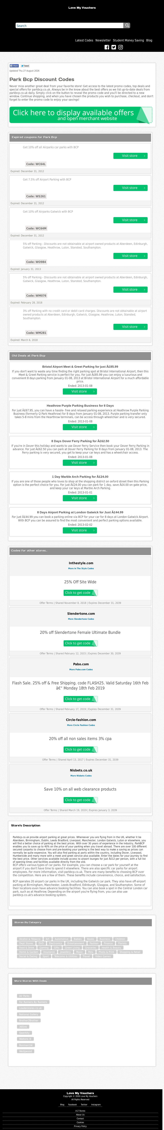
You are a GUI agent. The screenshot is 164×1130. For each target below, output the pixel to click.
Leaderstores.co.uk (30, 1008)
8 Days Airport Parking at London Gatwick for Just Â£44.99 (80, 512)
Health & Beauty (111, 947)
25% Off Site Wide (80, 582)
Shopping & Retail (130, 952)
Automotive (61, 939)
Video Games (103, 956)
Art (47, 939)
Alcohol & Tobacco (29, 939)
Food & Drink (26, 947)
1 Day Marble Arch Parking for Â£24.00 (80, 476)
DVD (41, 943)
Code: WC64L (35, 164)
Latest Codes (84, 40)
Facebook (72, 1104)
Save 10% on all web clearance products (80, 789)
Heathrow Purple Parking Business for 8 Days (80, 405)
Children (120, 939)
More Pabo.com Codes (81, 669)
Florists (122, 943)
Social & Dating (28, 956)
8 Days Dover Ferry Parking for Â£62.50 (80, 441)
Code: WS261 (36, 196)
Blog (149, 40)
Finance (108, 943)
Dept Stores (26, 943)
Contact (80, 1118)
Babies (78, 939)
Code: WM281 (36, 332)
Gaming (44, 947)
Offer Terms (46, 602)
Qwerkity (24, 1032)
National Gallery (28, 1014)
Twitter (84, 1104)
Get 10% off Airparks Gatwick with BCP (48, 211)
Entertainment (75, 943)
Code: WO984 (36, 262)
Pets (90, 952)
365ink (23, 1026)
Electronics (55, 943)
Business (105, 939)
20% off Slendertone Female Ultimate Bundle (80, 632)
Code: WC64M (36, 228)
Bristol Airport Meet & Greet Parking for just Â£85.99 (80, 366)
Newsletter (103, 40)
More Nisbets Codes (81, 776)
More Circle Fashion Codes (81, 725)
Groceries (90, 947)
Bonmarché (26, 1045)
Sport (46, 956)
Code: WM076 (36, 295)
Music (79, 952)
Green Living (72, 947)
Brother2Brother (28, 1020)
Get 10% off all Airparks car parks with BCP (51, 147)
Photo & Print (106, 952)
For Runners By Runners (33, 1002)
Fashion (94, 943)
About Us (80, 1114)
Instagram (96, 1104)
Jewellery (65, 952)
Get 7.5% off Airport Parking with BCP (47, 179)
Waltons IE (25, 1038)
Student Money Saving (128, 40)
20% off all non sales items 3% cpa (80, 738)
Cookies (80, 1122)
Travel (86, 956)
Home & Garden (28, 952)
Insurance (49, 952)
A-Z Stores (80, 1111)
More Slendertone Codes (81, 619)
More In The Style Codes (81, 568)
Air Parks (24, 995)
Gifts (56, 947)
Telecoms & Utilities (65, 956)
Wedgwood (25, 1051)
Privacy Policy (80, 1126)
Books (90, 939)
